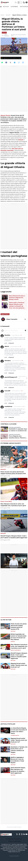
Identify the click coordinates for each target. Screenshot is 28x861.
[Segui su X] (25, 319)
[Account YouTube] (26, 834)
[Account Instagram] (22, 834)
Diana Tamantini (6, 35)
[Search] (16, 2)
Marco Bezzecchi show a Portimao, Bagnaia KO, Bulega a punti (17, 297)
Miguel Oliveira (5, 115)
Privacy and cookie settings (14, 827)
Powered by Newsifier (14, 855)
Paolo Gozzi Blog (6, 501)
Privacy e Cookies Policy (14, 841)
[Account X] (17, 834)
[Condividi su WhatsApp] (2, 62)
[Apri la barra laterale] (1, 7)
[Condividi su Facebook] (6, 62)
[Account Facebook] (19, 834)
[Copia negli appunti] (18, 62)
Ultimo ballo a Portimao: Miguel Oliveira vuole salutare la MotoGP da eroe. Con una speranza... (17, 305)
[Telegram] (14, 62)
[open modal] (26, 2)
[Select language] (19, 2)
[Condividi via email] (23, 62)
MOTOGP (6, 6)
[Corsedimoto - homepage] (6, 2)
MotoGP (4, 32)
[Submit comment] (25, 330)
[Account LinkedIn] (24, 834)
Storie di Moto (15, 735)
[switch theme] (24, 2)
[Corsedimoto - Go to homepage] (6, 834)
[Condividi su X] (10, 62)
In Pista (13, 641)
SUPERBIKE (14, 6)
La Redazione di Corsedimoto (14, 839)
